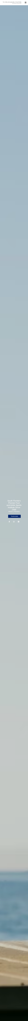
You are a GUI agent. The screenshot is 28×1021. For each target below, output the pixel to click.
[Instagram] (14, 522)
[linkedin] (18, 522)
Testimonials (14, 516)
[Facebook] (9, 522)
